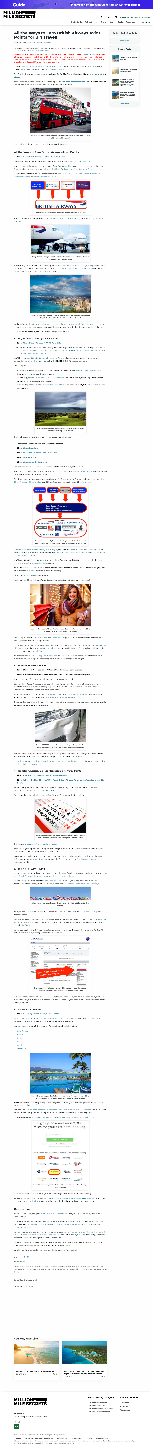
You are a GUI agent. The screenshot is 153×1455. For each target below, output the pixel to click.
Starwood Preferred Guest (44, 177)
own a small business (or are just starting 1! (38, 550)
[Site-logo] (19, 15)
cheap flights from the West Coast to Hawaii (75, 268)
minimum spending (23, 1227)
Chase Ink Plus (30, 457)
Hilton (20, 1035)
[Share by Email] (28, 1257)
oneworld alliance (53, 881)
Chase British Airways (27, 350)
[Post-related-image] (36, 1352)
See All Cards (124, 40)
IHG (19, 1042)
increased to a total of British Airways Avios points (53, 1224)
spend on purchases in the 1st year (45, 358)
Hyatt (19, 1038)
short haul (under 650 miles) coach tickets (46, 378)
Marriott (20, 1045)
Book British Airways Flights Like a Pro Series (44, 157)
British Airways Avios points (50, 66)
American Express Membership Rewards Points (45, 775)
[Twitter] (108, 18)
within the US (96, 74)
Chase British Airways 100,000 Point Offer (42, 343)
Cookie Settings (102, 1438)
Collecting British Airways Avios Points (41, 1014)
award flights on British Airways (67, 218)
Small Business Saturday (87, 859)
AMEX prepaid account (51, 648)
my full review (30, 575)
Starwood (21, 1049)
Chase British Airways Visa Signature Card (73, 169)
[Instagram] (116, 18)
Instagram (126, 1410)
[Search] (149, 22)
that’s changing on (38, 790)
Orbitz (80, 1103)
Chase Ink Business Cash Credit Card (40, 453)
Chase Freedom (30, 448)
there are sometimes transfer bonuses (40, 844)
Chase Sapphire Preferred (35, 462)
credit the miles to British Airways (84, 884)
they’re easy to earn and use (81, 161)
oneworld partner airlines (73, 82)
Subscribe (124, 18)
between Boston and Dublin (53, 385)
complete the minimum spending (33, 353)
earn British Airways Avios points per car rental (69, 1198)
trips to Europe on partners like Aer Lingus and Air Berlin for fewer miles (68, 324)
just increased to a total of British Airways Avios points (73, 350)
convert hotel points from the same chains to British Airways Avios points (58, 1110)
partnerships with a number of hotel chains (50, 1018)
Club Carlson (23, 1031)
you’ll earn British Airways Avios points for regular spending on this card (51, 761)
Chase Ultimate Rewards (25, 1235)
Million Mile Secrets (42, 43)
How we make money (41, 50)
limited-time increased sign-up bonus (70, 553)
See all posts (125, 103)
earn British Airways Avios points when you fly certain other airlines (43, 876)
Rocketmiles (43, 1117)
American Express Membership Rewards (79, 174)
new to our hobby (29, 66)
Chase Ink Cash (35, 482)
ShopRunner (40, 859)
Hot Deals (89, 54)
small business (80, 694)
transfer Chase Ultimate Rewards (36, 467)
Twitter (125, 1406)
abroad (17, 77)
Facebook (126, 1402)
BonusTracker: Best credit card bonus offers (36, 1371)
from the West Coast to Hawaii (89, 371)
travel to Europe (57, 69)
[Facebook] (101, 18)
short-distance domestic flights (75, 266)
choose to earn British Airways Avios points (76, 1117)
